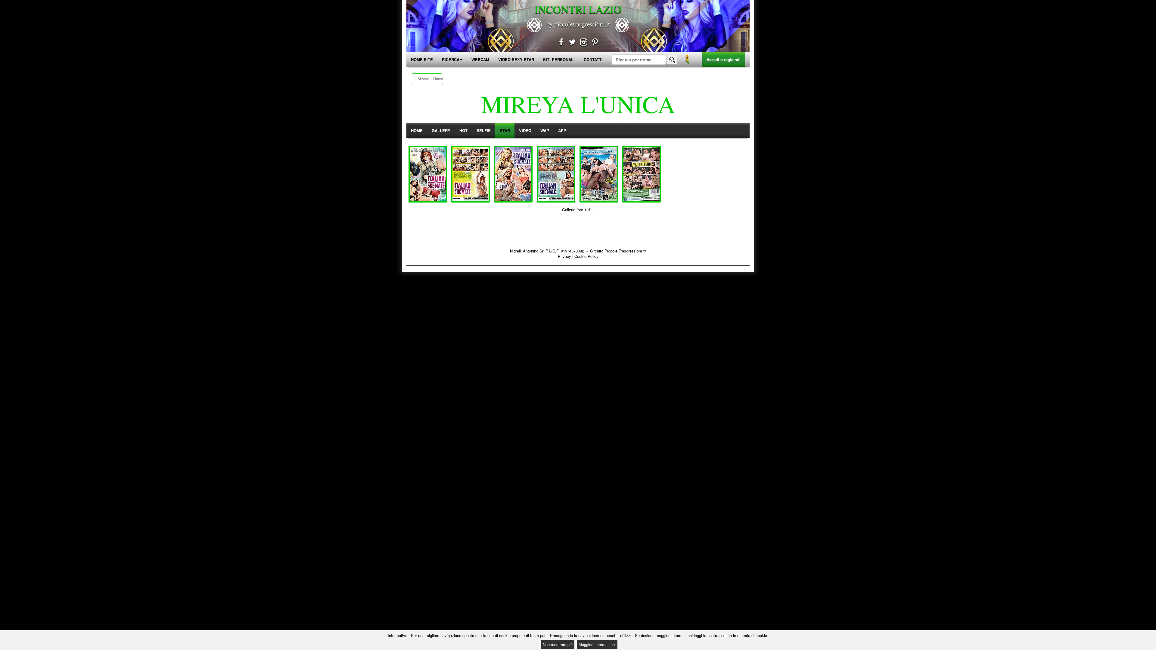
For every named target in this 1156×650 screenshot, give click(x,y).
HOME (417, 130)
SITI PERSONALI (559, 59)
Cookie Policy (586, 256)
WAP (544, 130)
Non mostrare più (558, 644)
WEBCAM (480, 59)
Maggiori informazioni (597, 644)
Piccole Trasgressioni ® (625, 251)
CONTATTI (593, 59)
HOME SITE (422, 59)
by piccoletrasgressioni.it (578, 24)
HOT (463, 130)
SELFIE (484, 130)
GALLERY (441, 130)
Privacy (564, 256)
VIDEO (525, 130)
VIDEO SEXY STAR (516, 59)
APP (562, 130)
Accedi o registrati (724, 59)
